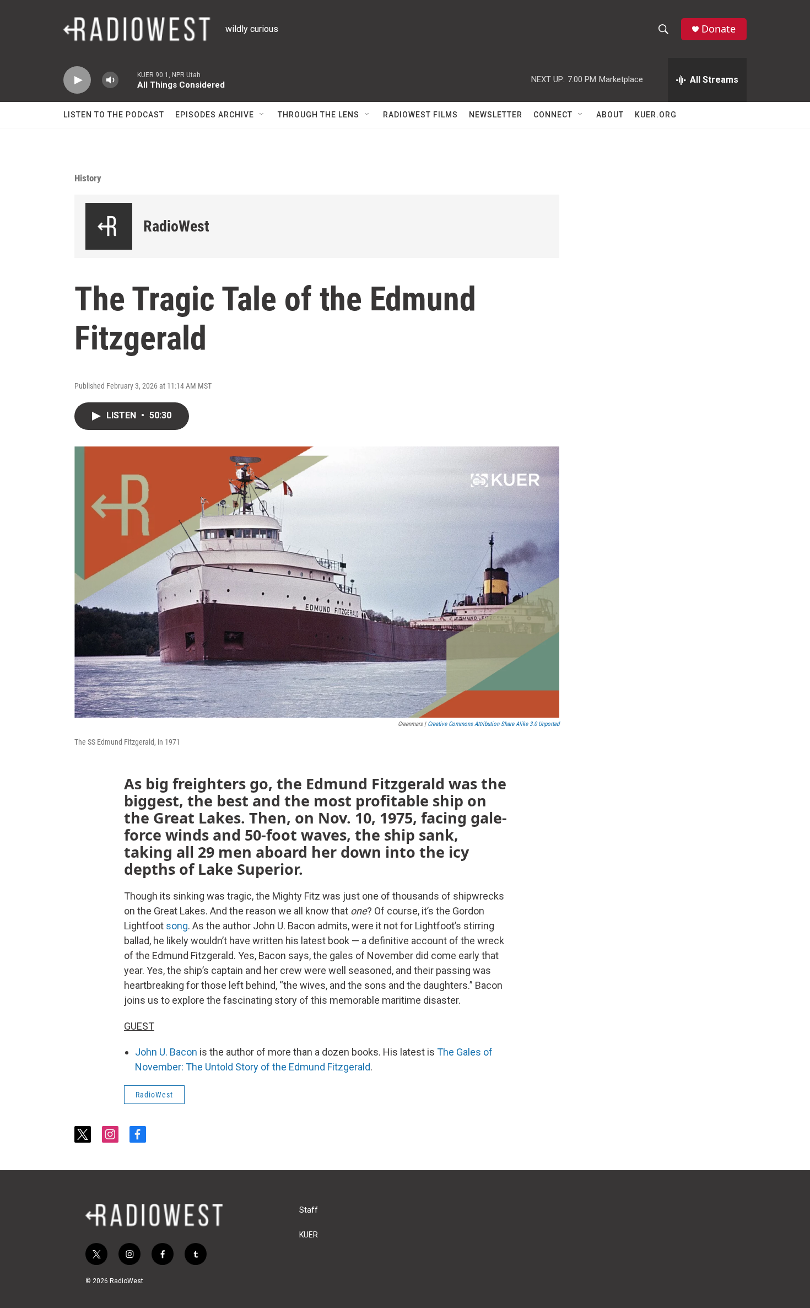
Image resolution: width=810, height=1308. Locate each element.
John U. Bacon (166, 1052)
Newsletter (495, 114)
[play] (77, 80)
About (610, 114)
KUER (308, 1235)
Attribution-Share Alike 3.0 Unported (516, 724)
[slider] (127, 79)
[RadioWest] (108, 226)
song (177, 926)
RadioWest (176, 226)
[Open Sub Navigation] (262, 114)
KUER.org (656, 114)
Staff (308, 1210)
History (87, 178)
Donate (718, 29)
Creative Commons (450, 724)
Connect (553, 114)
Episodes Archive (214, 114)
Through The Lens (318, 114)
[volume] (110, 80)
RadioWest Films (420, 114)
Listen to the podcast (113, 114)
